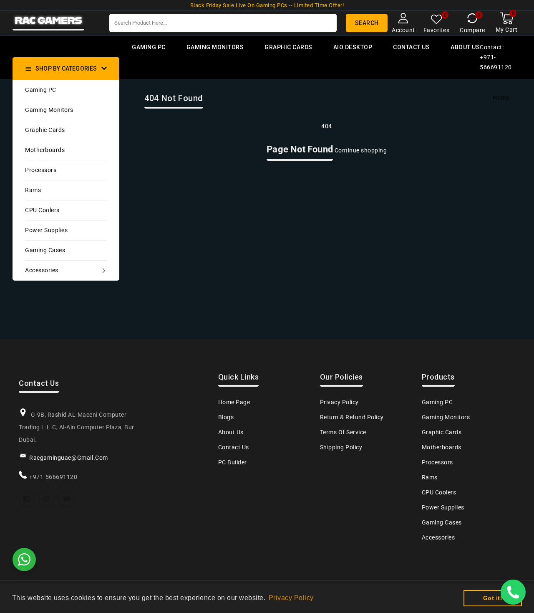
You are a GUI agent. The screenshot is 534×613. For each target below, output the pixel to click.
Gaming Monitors (49, 109)
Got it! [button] (493, 598)
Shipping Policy (341, 447)
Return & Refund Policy (352, 417)
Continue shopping (361, 150)
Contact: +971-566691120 (496, 57)
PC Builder (232, 462)
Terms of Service (343, 432)
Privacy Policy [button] (291, 597)
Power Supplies (46, 230)
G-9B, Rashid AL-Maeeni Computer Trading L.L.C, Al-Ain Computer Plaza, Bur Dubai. (76, 427)
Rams (33, 190)
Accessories (41, 270)
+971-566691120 (53, 477)
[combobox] (223, 23)
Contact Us (233, 447)
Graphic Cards (45, 130)
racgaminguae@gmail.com (68, 457)
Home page (234, 402)
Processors (40, 170)
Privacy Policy (339, 402)
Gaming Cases (45, 250)
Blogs (226, 417)
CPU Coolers (42, 210)
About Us (231, 432)
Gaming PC (40, 89)
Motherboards (45, 150)
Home (501, 97)
